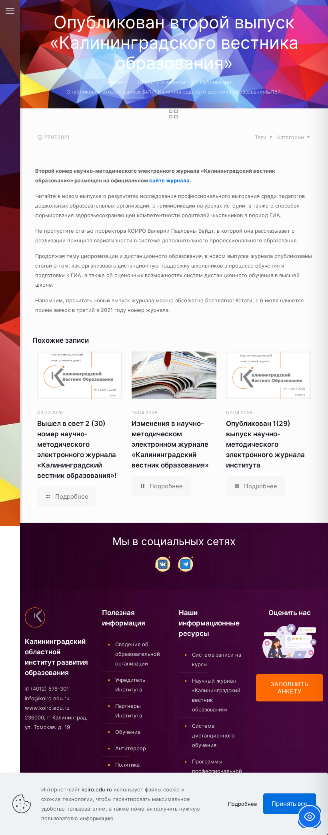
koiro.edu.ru (97, 789)
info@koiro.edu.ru (47, 698)
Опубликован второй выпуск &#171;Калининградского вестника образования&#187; (174, 91)
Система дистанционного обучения (213, 735)
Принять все (290, 803)
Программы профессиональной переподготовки (217, 771)
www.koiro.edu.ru (47, 708)
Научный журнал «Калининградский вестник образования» (216, 695)
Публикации (215, 82)
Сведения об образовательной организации (137, 654)
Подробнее (242, 804)
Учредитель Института (130, 685)
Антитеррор (130, 748)
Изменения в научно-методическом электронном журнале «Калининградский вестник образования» (170, 444)
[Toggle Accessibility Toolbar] (309, 816)
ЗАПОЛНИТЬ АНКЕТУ (289, 687)
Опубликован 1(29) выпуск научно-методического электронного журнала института (265, 444)
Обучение (128, 732)
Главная (112, 82)
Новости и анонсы (161, 82)
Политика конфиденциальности (140, 769)
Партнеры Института (128, 711)
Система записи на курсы (216, 659)
